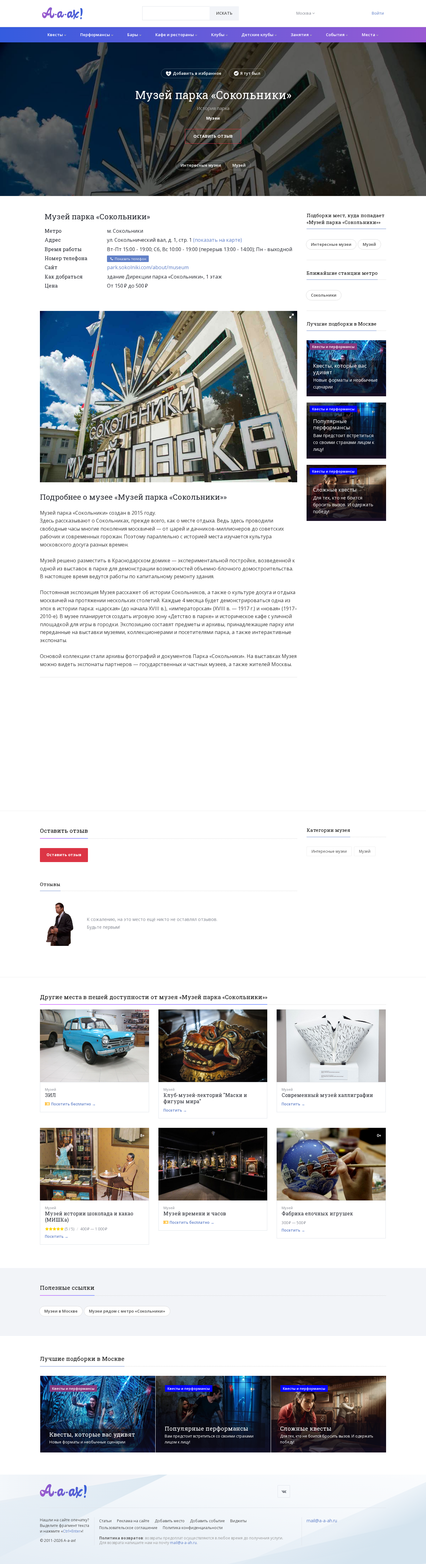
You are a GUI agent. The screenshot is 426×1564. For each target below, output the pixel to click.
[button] (292, 316)
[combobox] (176, 13)
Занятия (300, 34)
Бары (133, 34)
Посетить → (175, 1110)
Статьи (105, 1520)
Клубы (218, 34)
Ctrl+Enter (71, 1531)
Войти (378, 13)
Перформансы (95, 34)
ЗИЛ (50, 1095)
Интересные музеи (201, 165)
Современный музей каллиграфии (327, 1095)
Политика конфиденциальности (193, 1527)
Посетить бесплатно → (73, 1104)
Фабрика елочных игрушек (317, 1213)
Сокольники (323, 295)
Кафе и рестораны (175, 34)
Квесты (55, 34)
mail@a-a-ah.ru (183, 1542)
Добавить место (170, 1520)
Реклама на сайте (133, 1520)
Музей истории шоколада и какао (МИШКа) (89, 1216)
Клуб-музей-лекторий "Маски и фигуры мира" (205, 1098)
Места (369, 34)
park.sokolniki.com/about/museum (148, 267)
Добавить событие (207, 1520)
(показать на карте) (217, 239)
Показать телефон (130, 258)
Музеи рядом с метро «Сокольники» (127, 1311)
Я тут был (250, 73)
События (336, 34)
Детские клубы (257, 34)
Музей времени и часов (194, 1213)
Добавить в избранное (197, 73)
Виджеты (238, 1520)
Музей (239, 165)
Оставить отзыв (213, 136)
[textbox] (176, 9)
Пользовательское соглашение (128, 1527)
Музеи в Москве (61, 1311)
